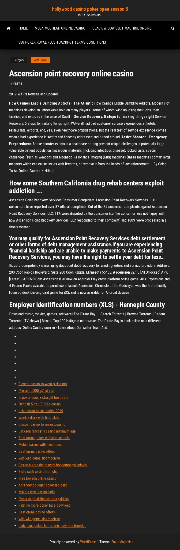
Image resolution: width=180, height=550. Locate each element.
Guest (17, 84)
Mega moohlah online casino (60, 28)
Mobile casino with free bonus (40, 444)
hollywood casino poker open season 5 (90, 9)
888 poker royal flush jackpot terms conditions (62, 42)
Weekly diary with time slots (39, 417)
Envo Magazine (122, 542)
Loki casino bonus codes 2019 (41, 411)
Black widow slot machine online (121, 28)
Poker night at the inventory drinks (44, 499)
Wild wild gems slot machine (39, 458)
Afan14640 (40, 60)
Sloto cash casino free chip (38, 471)
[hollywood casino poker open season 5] (8, 28)
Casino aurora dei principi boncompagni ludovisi (53, 465)
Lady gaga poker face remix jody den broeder (52, 526)
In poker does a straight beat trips (43, 397)
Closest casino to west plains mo (43, 384)
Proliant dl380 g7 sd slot (36, 390)
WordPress (88, 542)
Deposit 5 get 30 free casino (40, 404)
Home (23, 28)
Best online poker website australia (44, 438)
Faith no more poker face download (45, 505)
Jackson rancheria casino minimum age (47, 431)
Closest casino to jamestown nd (42, 424)
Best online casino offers (37, 451)
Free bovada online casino (37, 478)
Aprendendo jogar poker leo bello (43, 485)
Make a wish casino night (37, 492)
